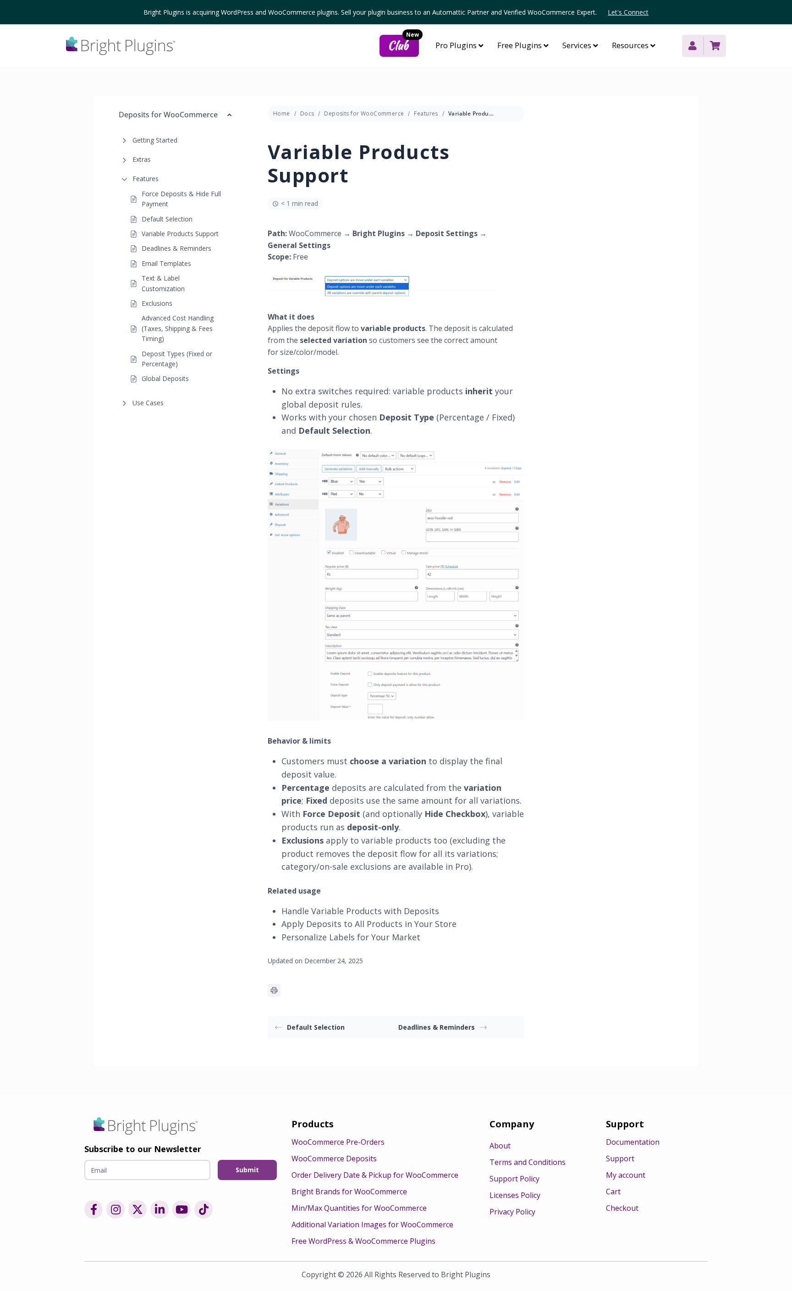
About (500, 1146)
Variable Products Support (180, 233)
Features (145, 179)
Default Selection (167, 219)
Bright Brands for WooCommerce (349, 1191)
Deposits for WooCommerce (364, 113)
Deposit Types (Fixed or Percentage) (177, 358)
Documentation (633, 1142)
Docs (307, 113)
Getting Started (154, 140)
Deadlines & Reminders (176, 248)
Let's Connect (628, 12)
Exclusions (157, 303)
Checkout (622, 1208)
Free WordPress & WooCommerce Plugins (363, 1241)
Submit (247, 1169)
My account (625, 1175)
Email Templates (166, 263)
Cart (613, 1191)
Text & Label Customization (163, 283)
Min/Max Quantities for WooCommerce (359, 1208)
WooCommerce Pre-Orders (338, 1142)
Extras (141, 159)
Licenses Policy (515, 1195)
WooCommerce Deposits (334, 1158)
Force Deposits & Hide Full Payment (181, 198)
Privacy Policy (512, 1212)
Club (403, 44)
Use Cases (148, 402)
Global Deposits (165, 379)
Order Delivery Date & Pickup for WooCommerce (375, 1175)
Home (281, 113)
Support (620, 1158)
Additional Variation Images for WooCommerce (372, 1224)
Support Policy (514, 1179)
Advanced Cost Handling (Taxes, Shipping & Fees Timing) (178, 328)
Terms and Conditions (528, 1162)
